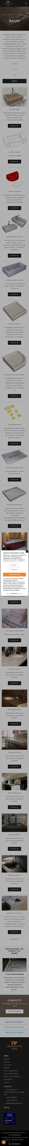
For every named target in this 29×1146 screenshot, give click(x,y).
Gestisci (14, 569)
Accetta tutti (14, 574)
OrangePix (20, 593)
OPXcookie (9, 593)
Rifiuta (14, 565)
